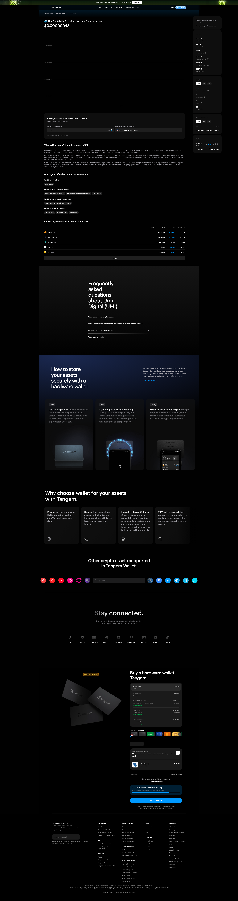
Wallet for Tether (128, 838)
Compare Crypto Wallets (106, 835)
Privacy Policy (69, 843)
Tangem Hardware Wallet (106, 865)
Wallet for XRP (127, 835)
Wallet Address (151, 847)
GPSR (147, 832)
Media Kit (172, 855)
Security (172, 829)
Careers (172, 864)
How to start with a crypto (107, 826)
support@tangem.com (59, 830)
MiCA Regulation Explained (104, 847)
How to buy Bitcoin (128, 864)
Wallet (100, 7)
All (209, 121)
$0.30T (182, 237)
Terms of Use (150, 826)
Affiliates (172, 838)
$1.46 (163, 247)
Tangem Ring (102, 862)
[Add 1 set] (142, 744)
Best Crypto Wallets (105, 832)
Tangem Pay (102, 857)
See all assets (126, 881)
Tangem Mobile (103, 860)
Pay (112, 7)
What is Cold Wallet (104, 829)
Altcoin (148, 844)
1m (209, 84)
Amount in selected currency (125, 126)
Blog (170, 844)
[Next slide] (191, 526)
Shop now (137, 2)
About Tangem (174, 826)
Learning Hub (174, 850)
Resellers (172, 835)
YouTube (94, 642)
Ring (106, 7)
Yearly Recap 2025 (175, 861)
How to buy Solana (128, 869)
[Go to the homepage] (57, 8)
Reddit (82, 642)
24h (198, 84)
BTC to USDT (126, 849)
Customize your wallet (177, 841)
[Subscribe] (76, 837)
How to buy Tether (128, 878)
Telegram (106, 642)
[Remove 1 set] (132, 744)
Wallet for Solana (128, 832)
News (171, 847)
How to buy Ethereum (129, 866)
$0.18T (183, 242)
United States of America (161, 779)
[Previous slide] (46, 526)
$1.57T (183, 232)
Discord (143, 642)
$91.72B (182, 247)
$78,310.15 (161, 232)
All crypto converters (129, 855)
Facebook (131, 642)
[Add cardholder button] (178, 753)
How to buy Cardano (129, 872)
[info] (204, 41)
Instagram (119, 642)
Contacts (172, 867)
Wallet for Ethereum (129, 829)
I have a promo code (176, 774)
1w (204, 84)
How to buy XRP (127, 875)
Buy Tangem (180, 7)
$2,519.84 (161, 237)
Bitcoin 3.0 (149, 841)
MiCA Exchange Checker (106, 844)
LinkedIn (155, 642)
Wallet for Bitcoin (128, 826)
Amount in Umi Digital (54, 126)
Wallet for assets (128, 841)
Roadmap (172, 853)
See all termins (151, 849)
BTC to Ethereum (128, 852)
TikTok (167, 642)
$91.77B (182, 252)
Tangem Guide (174, 858)
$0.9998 (162, 242)
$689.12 (162, 252)
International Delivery (176, 832)
